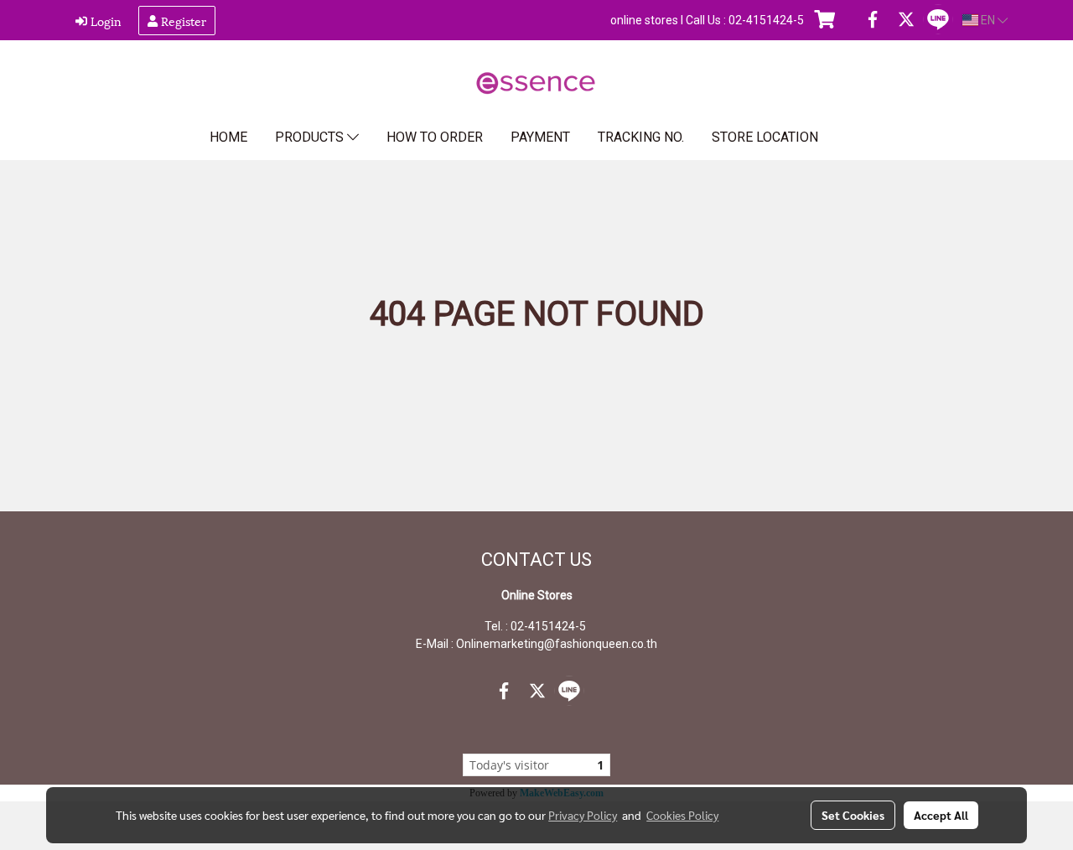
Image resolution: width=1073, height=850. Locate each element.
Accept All (941, 814)
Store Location (765, 137)
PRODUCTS (311, 137)
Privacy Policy (582, 814)
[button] (858, 137)
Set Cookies (853, 814)
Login (104, 20)
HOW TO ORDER (434, 137)
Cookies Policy (682, 814)
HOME (228, 137)
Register (182, 20)
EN (988, 20)
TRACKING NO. (641, 137)
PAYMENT (540, 137)
